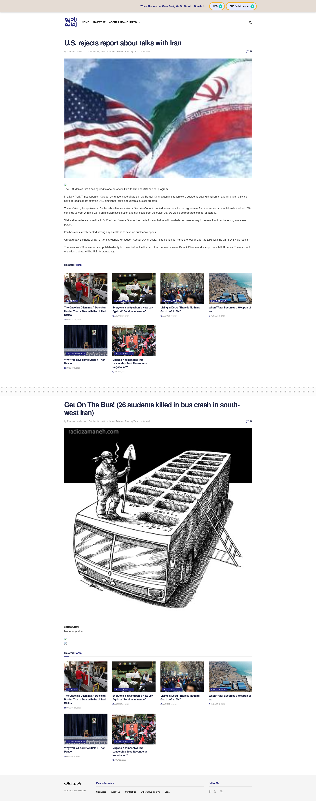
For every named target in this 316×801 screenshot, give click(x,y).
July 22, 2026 (120, 371)
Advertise (98, 22)
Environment (218, 301)
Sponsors (101, 791)
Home (85, 22)
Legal (167, 791)
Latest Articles (116, 51)
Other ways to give (150, 791)
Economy (72, 301)
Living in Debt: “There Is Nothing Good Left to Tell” (179, 309)
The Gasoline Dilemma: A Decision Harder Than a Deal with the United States (85, 311)
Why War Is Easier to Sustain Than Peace (84, 361)
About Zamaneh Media (123, 22)
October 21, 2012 (97, 51)
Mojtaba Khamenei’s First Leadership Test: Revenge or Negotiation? (129, 363)
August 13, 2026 (169, 315)
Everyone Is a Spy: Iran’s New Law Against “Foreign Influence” (132, 309)
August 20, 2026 (73, 319)
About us (115, 791)
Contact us (130, 791)
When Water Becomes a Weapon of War (230, 309)
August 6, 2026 (217, 315)
